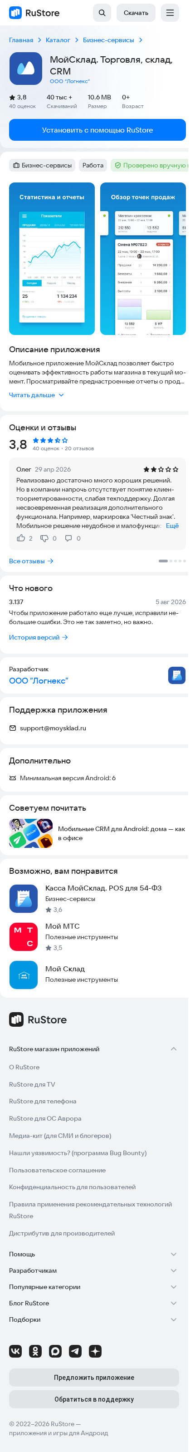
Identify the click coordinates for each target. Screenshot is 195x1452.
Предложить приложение (94, 1377)
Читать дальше (32, 395)
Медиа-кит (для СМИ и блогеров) (60, 1136)
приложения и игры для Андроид (58, 1433)
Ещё (172, 526)
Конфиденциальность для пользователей (72, 1187)
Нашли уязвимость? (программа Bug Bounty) (77, 1153)
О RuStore (24, 1067)
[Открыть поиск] (102, 13)
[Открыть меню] (170, 13)
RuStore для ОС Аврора (45, 1118)
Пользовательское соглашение (57, 1170)
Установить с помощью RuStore (97, 129)
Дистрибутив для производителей (62, 1233)
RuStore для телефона (43, 1101)
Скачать (136, 13)
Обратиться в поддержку (94, 1399)
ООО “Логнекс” (70, 81)
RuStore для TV (32, 1084)
